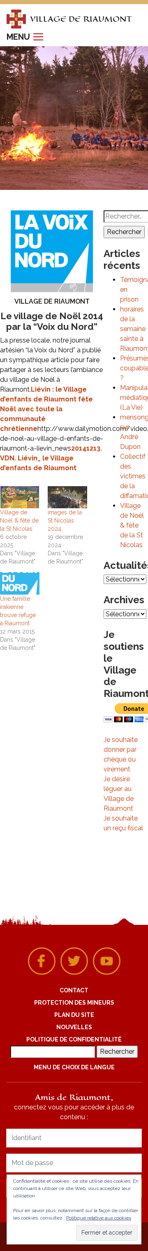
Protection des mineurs (74, 1002)
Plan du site (74, 1015)
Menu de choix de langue (74, 1067)
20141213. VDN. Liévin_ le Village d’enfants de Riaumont (51, 458)
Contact (74, 990)
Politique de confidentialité (74, 1039)
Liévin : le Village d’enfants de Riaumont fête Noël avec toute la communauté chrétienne (46, 409)
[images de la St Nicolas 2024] (67, 497)
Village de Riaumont (52, 301)
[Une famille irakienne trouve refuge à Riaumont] (19, 583)
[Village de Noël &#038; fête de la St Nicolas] (19, 497)
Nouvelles (74, 1027)
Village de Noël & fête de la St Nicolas (19, 520)
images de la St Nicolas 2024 (65, 520)
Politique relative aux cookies (98, 1218)
